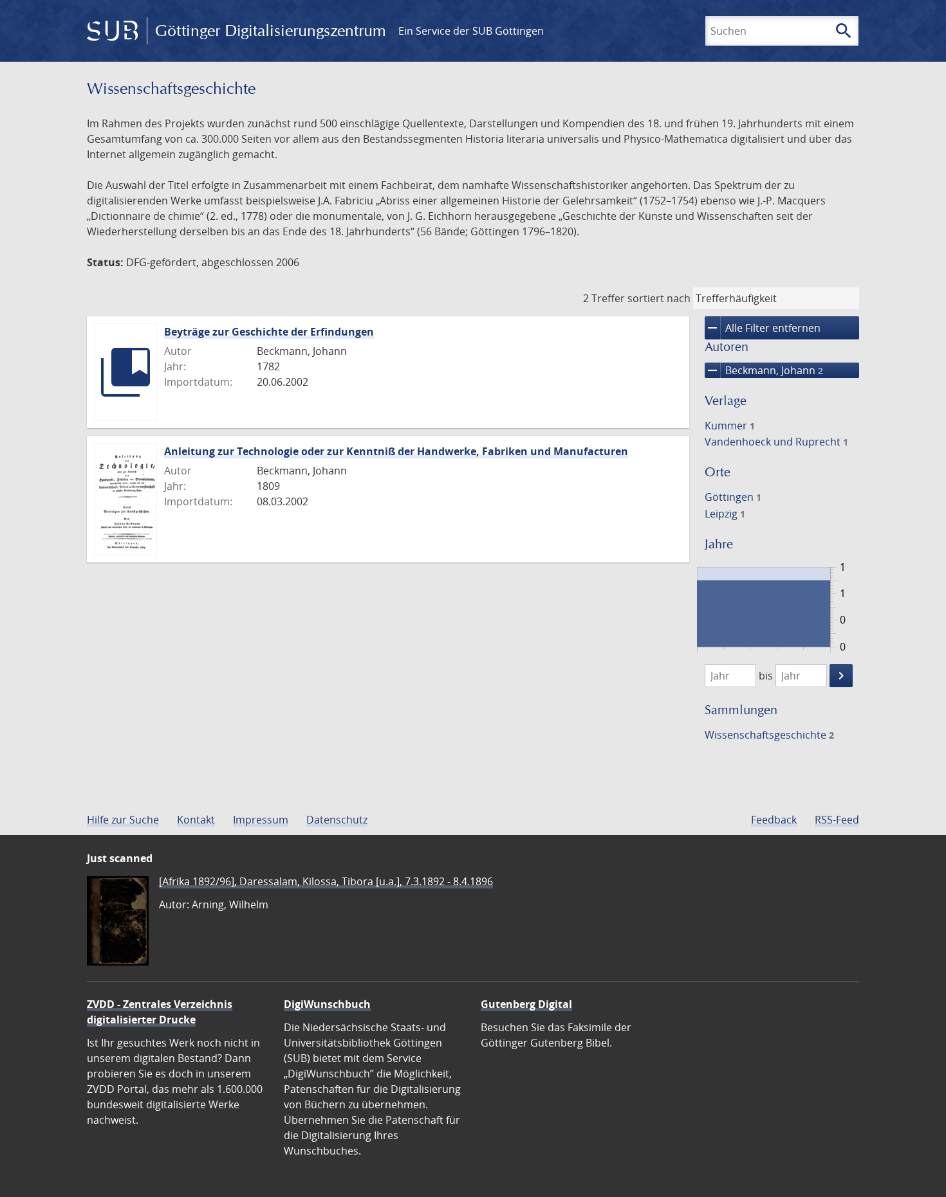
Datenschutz (336, 820)
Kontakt (196, 820)
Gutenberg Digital (526, 1004)
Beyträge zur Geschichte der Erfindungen (269, 332)
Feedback (774, 820)
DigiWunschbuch (327, 1004)
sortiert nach (659, 298)
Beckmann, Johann (764, 370)
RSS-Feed (837, 820)
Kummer (730, 426)
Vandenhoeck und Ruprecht (776, 442)
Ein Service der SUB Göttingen (471, 31)
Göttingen (733, 497)
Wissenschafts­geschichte (769, 735)
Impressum (260, 820)
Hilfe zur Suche (123, 820)
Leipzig (725, 514)
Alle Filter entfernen (763, 328)
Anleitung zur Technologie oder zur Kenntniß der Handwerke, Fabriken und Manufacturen (396, 451)
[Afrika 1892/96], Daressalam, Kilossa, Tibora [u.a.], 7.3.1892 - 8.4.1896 (326, 881)
